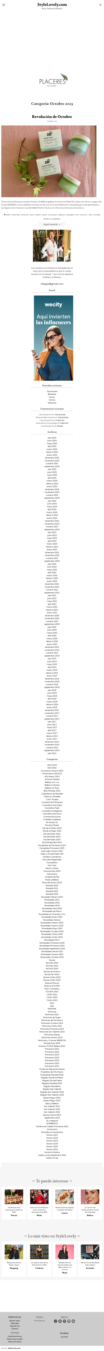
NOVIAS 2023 (52, 965)
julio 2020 (52, 627)
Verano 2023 (52, 1140)
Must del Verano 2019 (52, 882)
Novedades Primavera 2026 (52, 945)
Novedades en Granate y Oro (52, 914)
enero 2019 (52, 675)
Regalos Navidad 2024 (52, 1083)
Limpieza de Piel (52, 876)
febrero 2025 (52, 483)
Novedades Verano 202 (52, 951)
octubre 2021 (52, 589)
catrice (32, 215)
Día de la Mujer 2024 (52, 831)
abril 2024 (52, 509)
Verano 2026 (52, 1149)
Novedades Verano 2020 (52, 954)
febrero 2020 (52, 641)
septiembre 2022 (52, 561)
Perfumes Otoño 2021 (52, 1026)
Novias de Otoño (52, 974)
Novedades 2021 (52, 899)
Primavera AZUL (52, 1066)
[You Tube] (73, 1321)
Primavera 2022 (52, 1052)
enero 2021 (52, 612)
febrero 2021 (52, 610)
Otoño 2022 (52, 997)
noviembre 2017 (52, 713)
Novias (52, 960)
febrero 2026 (52, 452)
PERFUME (52, 1008)
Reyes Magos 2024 (52, 1097)
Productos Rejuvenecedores (52, 1069)
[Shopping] (14, 1258)
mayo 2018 (52, 696)
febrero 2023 (52, 546)
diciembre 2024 (52, 489)
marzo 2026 (52, 449)
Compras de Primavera (52, 802)
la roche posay (52, 215)
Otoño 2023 (52, 1000)
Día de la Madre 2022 (52, 828)
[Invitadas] (90, 1258)
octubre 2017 (52, 716)
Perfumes (52, 1011)
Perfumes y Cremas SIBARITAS (52, 1040)
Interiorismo (52, 874)
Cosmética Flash (52, 808)
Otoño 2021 (52, 994)
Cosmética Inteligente (52, 811)
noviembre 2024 (52, 492)
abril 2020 (52, 635)
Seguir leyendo (51, 224)
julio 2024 (52, 501)
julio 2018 (52, 690)
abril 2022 (52, 572)
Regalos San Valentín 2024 (52, 1092)
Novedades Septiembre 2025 (52, 948)
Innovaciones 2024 (52, 871)
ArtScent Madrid (52, 779)
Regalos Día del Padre (52, 1080)
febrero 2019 (52, 673)
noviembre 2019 (52, 650)
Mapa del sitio (15, 1326)
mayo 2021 (52, 601)
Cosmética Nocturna (52, 813)
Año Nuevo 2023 (52, 776)
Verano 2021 (52, 1135)
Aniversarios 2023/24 (52, 773)
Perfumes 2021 (52, 1014)
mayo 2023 (52, 538)
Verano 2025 (52, 1146)
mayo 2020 (52, 632)
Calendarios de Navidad (52, 793)
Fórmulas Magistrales (52, 859)
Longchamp (61, 215)
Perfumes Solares (52, 1034)
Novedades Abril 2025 (52, 908)
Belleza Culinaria (52, 785)
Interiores (52, 402)
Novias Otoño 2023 (52, 980)
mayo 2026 (52, 443)
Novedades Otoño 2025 (52, 937)
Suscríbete (64, 1337)
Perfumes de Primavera (52, 1020)
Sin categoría (52, 1120)
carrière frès (25, 215)
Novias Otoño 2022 (52, 977)
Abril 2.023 (52, 765)
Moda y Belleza (52, 879)
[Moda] (39, 1203)
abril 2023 (52, 541)
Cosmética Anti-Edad (52, 805)
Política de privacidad (14, 1339)
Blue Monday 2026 (52, 790)
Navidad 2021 (52, 888)
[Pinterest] (64, 1321)
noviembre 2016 (52, 744)
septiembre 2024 (52, 498)
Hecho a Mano (52, 868)
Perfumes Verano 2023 (52, 1037)
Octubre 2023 (52, 991)
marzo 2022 (52, 575)
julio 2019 (52, 658)
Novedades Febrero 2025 (52, 922)
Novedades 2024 (52, 905)
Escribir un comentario (52, 219)
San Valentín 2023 (52, 1112)
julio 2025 (52, 469)
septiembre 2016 (52, 750)
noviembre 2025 (52, 460)
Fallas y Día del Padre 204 (52, 854)
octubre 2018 (52, 684)
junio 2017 (52, 724)
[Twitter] (60, 1321)
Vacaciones (52, 391)
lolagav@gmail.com (52, 283)
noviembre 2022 (52, 555)
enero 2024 (52, 518)
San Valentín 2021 (52, 1106)
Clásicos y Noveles (52, 796)
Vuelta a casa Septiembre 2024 (52, 1155)
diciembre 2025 (52, 457)
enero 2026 (52, 455)
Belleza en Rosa (52, 788)
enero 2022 (52, 581)
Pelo (52, 1006)
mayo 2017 (52, 727)
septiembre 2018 (52, 687)
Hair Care (52, 865)
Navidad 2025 (52, 894)
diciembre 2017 (52, 710)
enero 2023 (52, 549)
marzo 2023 (52, 543)
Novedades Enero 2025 (52, 917)
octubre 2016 (52, 747)
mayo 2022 (52, 569)
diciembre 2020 (52, 615)
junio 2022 (52, 566)
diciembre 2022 (52, 552)
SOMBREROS (52, 1123)
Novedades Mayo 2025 (52, 928)
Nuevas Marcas (52, 983)
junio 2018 (52, 693)
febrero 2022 (52, 578)
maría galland (70, 215)
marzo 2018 (52, 701)
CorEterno (38, 215)
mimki (77, 215)
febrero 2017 (52, 736)
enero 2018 (52, 707)
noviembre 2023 (52, 523)
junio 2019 (52, 661)
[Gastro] (64, 1203)
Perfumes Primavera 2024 (52, 1029)
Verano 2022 (52, 1138)
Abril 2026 (52, 767)
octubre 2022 (52, 558)
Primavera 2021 (52, 1049)
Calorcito (60, 420)
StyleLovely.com (52, 5)
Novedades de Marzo (52, 911)
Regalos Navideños (52, 1086)
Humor (52, 397)
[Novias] (14, 1203)
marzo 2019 (52, 670)
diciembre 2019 (52, 647)
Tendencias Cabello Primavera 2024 (52, 1126)
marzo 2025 (52, 480)
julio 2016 (52, 753)
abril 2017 (52, 730)
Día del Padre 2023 (52, 836)
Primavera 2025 (52, 1060)
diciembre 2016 (52, 741)
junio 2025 (52, 472)
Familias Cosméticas (52, 856)
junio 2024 (52, 503)
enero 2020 (52, 644)
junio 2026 (52, 440)
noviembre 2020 (52, 618)
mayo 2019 (52, 664)
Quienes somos (14, 1321)
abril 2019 (52, 667)
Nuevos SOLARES (52, 985)
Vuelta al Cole (52, 1158)
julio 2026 (52, 437)
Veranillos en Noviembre (52, 1132)
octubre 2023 (52, 526)
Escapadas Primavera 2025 (52, 848)
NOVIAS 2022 (52, 963)
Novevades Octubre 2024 (52, 957)
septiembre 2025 (52, 466)
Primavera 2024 (52, 1057)
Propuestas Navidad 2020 (52, 1074)
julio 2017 (52, 721)
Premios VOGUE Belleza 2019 (52, 1046)
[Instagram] (69, 1321)
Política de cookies (14, 1342)
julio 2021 (52, 595)
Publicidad (15, 1323)
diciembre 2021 (52, 584)
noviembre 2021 (52, 587)
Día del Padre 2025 (52, 839)
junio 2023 (52, 535)
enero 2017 (52, 739)
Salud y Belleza (52, 1103)
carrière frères (15, 215)
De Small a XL (52, 822)
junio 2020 (52, 630)
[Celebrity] (39, 1258)
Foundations (52, 862)
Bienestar (52, 394)
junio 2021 (52, 598)
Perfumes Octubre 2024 (52, 1023)
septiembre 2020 (52, 624)
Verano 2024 (52, 1143)
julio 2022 (52, 564)
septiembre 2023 (52, 529)
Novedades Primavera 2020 (52, 943)
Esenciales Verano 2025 (52, 851)
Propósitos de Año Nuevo (52, 1072)
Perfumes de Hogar (52, 1017)
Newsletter (64, 1333)
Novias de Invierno (52, 971)
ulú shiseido (96, 215)
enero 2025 (52, 486)
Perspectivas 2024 (52, 1043)
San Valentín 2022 (52, 1109)
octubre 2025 (52, 463)
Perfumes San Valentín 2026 (52, 1031)
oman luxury (84, 215)
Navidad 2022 (52, 891)
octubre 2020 (52, 621)
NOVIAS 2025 (52, 968)
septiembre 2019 (52, 655)
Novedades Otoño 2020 (52, 934)
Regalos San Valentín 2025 (52, 1094)
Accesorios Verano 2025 (52, 770)
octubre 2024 (52, 495)
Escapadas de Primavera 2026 (52, 845)
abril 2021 (52, 604)
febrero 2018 (52, 704)
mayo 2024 (52, 506)
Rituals (90, 215)
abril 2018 (52, 698)
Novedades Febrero (52, 920)
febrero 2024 (52, 515)
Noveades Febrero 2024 (52, 897)
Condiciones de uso (15, 1336)
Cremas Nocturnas (52, 816)
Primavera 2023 (52, 1054)
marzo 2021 (52, 607)
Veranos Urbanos (52, 1152)
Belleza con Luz (52, 782)
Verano (52, 400)
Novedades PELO (52, 940)
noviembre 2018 (52, 681)
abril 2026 (52, 446)
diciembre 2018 (52, 678)
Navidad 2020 (52, 885)
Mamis (60, 426)
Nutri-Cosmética (52, 988)
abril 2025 (52, 478)
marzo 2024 (52, 512)
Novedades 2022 (52, 902)
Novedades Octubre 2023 (52, 931)
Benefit (8, 215)
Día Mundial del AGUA (52, 842)
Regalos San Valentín (52, 1089)
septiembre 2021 (52, 592)
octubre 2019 (52, 652)
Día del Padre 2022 (52, 834)
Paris (52, 1003)
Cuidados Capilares (52, 819)
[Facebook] (56, 1321)
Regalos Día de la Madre (52, 1077)
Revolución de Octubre (52, 117)
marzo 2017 (52, 733)
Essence (44, 215)
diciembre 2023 (52, 521)
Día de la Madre (52, 825)
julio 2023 (52, 532)
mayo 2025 (52, 475)
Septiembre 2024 (52, 1117)
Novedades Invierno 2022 (52, 925)
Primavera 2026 (52, 1063)
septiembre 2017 (52, 719)
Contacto (14, 1329)
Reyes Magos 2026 (52, 1100)
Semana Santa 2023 (52, 1115)
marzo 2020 (52, 638)
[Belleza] (90, 1203)
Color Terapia (52, 799)
